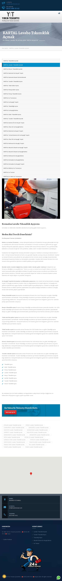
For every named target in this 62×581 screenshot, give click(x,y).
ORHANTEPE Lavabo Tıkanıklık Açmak (39, 435)
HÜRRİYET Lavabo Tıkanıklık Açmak (13, 432)
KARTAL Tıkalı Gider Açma (11, 85)
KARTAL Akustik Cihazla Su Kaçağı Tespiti (16, 147)
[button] (31, 474)
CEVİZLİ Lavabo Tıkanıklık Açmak (34, 425)
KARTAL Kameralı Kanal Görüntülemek (15, 77)
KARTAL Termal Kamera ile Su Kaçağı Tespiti (16, 135)
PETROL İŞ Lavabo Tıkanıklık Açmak (33, 437)
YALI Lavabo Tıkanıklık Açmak (36, 444)
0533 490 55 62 (12, 8)
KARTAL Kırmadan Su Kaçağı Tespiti (14, 164)
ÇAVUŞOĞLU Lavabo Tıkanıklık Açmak (38, 427)
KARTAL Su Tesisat (9, 172)
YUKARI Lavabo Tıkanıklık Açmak (12, 447)
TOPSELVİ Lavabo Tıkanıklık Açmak (39, 439)
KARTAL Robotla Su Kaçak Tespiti (13, 131)
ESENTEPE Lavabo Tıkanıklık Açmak (13, 430)
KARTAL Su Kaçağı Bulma (11, 110)
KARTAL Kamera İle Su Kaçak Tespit (14, 123)
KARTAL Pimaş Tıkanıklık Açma (12, 94)
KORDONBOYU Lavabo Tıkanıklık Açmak (14, 435)
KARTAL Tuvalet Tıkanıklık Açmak (13, 118)
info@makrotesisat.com (13, 4)
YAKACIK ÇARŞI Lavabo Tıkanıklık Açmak (39, 442)
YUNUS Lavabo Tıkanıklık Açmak (33, 447)
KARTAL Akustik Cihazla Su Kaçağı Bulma (15, 151)
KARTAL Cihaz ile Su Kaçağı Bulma (13, 127)
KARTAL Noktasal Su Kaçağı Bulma (14, 156)
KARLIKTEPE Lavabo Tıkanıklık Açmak (36, 432)
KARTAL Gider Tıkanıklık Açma (12, 114)
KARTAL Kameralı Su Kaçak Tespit (13, 73)
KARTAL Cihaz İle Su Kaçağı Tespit (13, 139)
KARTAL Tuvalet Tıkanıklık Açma (13, 81)
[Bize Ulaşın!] (58, 577)
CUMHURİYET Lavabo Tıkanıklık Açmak (14, 427)
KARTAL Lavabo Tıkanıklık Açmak (13, 65)
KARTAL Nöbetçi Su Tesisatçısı (12, 168)
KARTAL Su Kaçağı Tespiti (11, 102)
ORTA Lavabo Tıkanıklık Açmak (12, 437)
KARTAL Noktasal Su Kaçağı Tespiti (14, 143)
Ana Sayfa (5, 48)
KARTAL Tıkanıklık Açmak (11, 61)
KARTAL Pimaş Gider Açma (11, 89)
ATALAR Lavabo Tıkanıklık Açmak (12, 425)
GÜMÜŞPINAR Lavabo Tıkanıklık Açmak (37, 430)
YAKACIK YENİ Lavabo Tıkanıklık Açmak (14, 444)
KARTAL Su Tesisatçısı (10, 98)
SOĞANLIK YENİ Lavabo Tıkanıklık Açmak (14, 439)
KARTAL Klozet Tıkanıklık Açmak (13, 69)
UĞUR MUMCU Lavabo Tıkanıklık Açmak (14, 442)
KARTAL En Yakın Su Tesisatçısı (13, 176)
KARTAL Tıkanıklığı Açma (11, 106)
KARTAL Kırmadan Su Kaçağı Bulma (14, 160)
